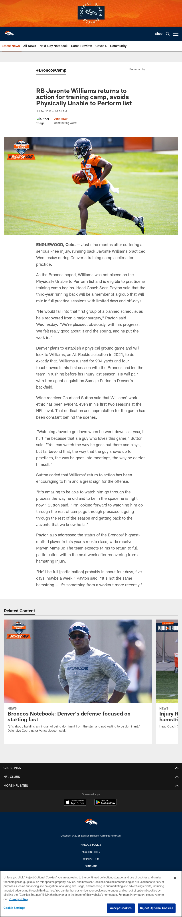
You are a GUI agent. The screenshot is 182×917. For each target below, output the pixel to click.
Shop (158, 33)
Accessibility (91, 851)
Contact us (91, 858)
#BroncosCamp (51, 70)
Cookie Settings (14, 907)
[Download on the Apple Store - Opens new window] (75, 803)
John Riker (60, 118)
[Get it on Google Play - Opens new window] (105, 804)
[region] (91, 894)
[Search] (168, 34)
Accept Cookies (121, 908)
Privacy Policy (91, 844)
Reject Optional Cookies (156, 908)
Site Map (91, 866)
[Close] (175, 878)
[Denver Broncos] (91, 823)
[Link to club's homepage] (9, 31)
